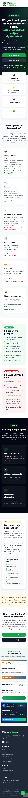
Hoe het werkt (6, 749)
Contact (4, 773)
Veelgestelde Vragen (7, 770)
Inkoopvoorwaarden (7, 759)
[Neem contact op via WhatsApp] (23, 793)
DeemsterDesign (14, 795)
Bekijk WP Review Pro (14, 719)
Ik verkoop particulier (14, 55)
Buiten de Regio (6, 756)
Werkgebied (5, 752)
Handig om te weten (7, 754)
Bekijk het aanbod (14, 677)
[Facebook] (3, 742)
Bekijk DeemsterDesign (14, 698)
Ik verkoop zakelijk (14, 60)
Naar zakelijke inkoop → (11, 309)
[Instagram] (7, 742)
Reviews (4, 768)
